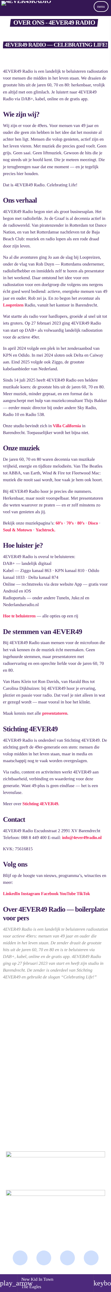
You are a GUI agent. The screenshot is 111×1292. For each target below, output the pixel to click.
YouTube (67, 893)
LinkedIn (11, 893)
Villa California (66, 426)
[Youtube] (67, 1257)
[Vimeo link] (26, 13)
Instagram (30, 893)
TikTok (83, 893)
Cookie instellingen (24, 1060)
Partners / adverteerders (30, 1005)
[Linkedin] (91, 1257)
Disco (92, 523)
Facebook (50, 893)
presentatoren (54, 713)
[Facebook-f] (20, 1257)
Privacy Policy (19, 1048)
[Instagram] (43, 1257)
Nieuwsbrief (16, 1017)
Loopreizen (13, 305)
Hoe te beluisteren (19, 616)
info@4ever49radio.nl (82, 837)
